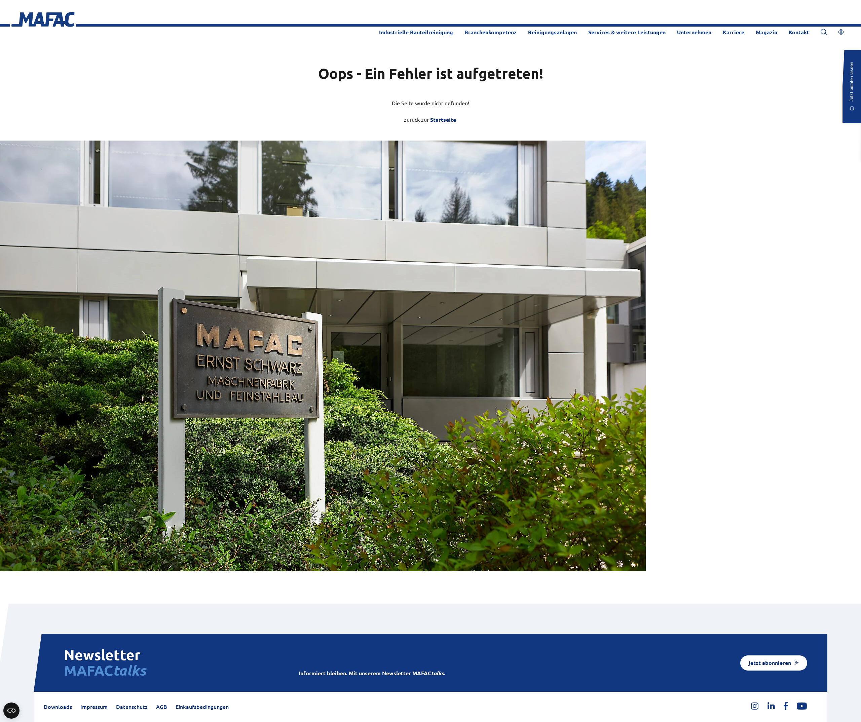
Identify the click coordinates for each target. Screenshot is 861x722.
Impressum (94, 707)
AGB (161, 707)
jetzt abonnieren (770, 663)
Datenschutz (132, 707)
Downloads (58, 707)
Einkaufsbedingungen (202, 707)
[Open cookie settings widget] (11, 710)
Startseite (443, 120)
